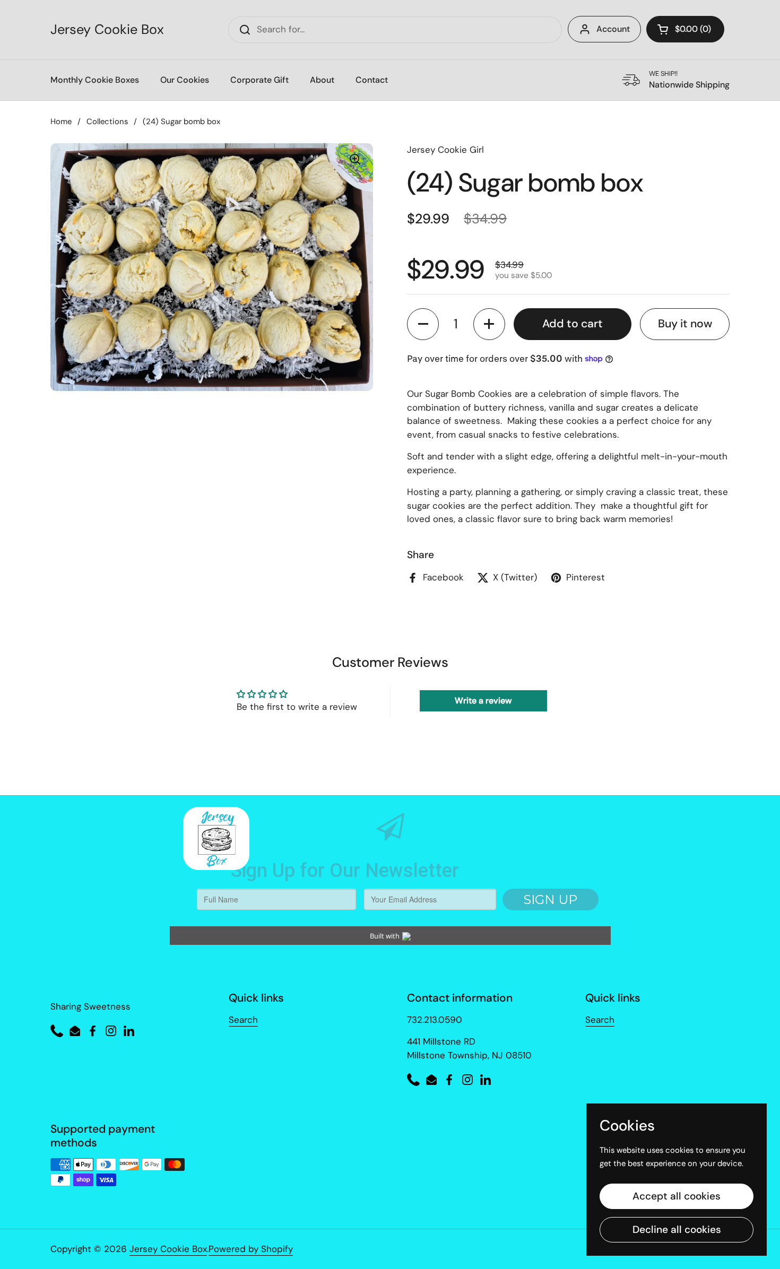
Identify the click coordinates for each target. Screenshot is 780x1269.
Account (613, 28)
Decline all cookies (676, 1229)
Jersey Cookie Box (107, 30)
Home (61, 121)
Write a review (483, 700)
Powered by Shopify (251, 1249)
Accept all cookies (676, 1196)
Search (243, 1019)
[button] (685, 29)
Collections (107, 121)
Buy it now (685, 323)
